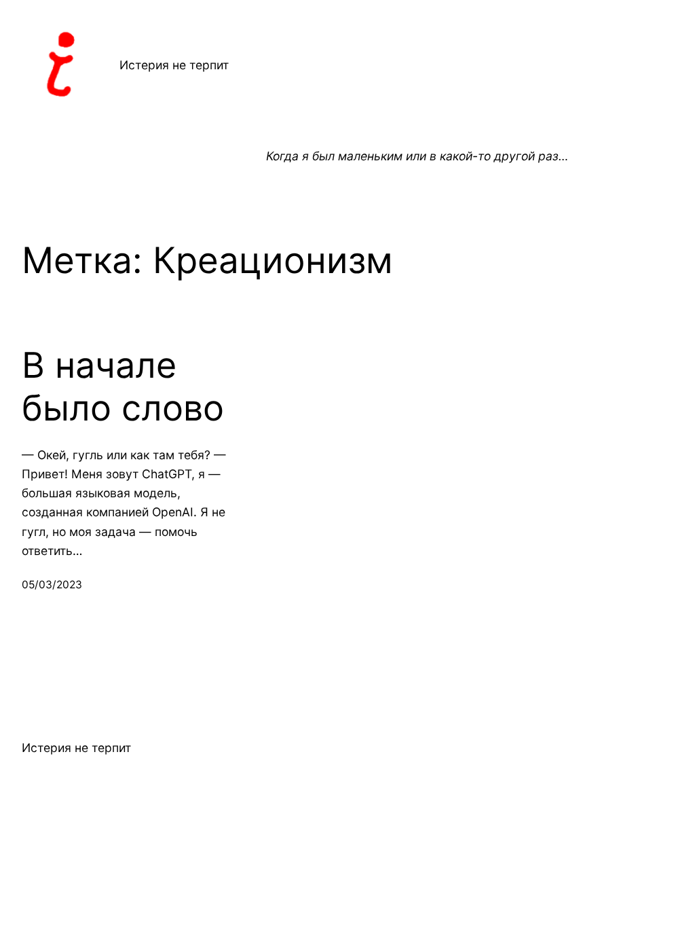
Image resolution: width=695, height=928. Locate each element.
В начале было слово (123, 386)
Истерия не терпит (174, 65)
